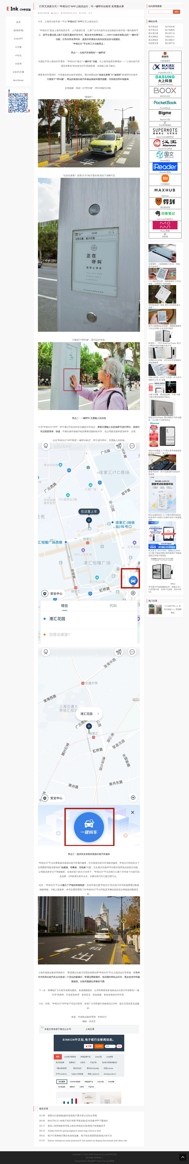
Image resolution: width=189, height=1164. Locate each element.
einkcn (56, 13)
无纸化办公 (170, 36)
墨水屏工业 (170, 33)
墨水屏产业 (170, 43)
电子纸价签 (170, 26)
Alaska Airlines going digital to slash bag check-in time (74, 1131)
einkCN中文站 (110, 1154)
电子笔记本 (153, 30)
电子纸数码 (170, 30)
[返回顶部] (182, 1157)
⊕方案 (18, 47)
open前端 (110, 1161)
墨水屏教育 (153, 40)
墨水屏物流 (153, 36)
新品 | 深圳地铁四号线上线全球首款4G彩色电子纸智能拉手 (76, 1126)
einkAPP (18, 39)
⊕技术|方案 (18, 72)
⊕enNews (18, 80)
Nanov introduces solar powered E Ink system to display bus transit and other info (87, 1140)
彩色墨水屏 (153, 43)
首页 (18, 22)
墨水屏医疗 (170, 40)
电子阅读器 (153, 26)
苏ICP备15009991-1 (94, 1158)
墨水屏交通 (44, 13)
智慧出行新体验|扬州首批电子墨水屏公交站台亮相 (72, 1115)
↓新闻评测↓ (18, 30)
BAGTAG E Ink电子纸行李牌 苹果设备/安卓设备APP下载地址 (78, 1121)
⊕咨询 (18, 63)
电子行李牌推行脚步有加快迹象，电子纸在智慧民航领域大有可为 (80, 1135)
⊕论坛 (18, 55)
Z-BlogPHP (91, 1161)
